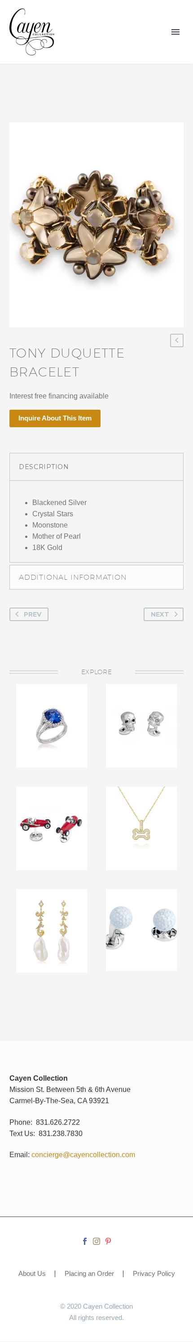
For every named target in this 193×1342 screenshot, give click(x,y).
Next (160, 614)
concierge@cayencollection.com (83, 1155)
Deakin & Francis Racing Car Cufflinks (52, 820)
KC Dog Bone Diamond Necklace (142, 820)
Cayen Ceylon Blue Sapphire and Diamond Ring (51, 732)
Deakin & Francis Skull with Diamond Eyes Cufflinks (141, 729)
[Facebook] (84, 1241)
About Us (32, 1273)
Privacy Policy (154, 1273)
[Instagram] (96, 1241)
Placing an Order (89, 1273)
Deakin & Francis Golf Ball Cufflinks (141, 923)
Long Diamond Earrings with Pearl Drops (51, 928)
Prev (32, 614)
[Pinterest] (108, 1241)
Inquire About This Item (55, 418)
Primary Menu (175, 32)
